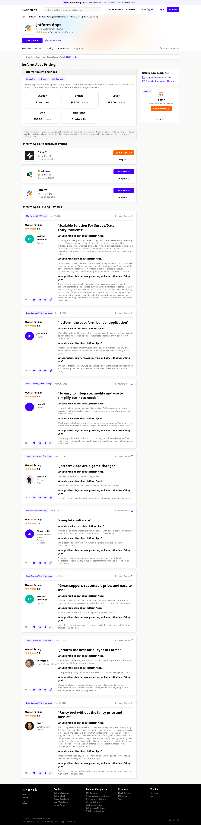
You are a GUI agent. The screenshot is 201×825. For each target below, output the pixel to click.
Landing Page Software (95, 805)
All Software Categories (95, 811)
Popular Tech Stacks (61, 799)
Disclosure (71, 821)
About (24, 795)
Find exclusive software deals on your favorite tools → (113, 2)
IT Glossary (122, 796)
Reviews (39, 48)
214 (54, 32)
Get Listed (154, 793)
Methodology (59, 821)
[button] (156, 119)
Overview (26, 48)
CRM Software (91, 793)
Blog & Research (124, 793)
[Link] (51, 299)
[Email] (45, 299)
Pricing (50, 48)
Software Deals (59, 796)
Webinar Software (93, 802)
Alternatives (63, 48)
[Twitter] (34, 299)
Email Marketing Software (96, 799)
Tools (120, 799)
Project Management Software (97, 796)
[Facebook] (178, 820)
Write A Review (59, 805)
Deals (147, 9)
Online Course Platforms (95, 808)
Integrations (78, 48)
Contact (25, 798)
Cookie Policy (27, 821)
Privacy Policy (46, 821)
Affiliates (25, 804)
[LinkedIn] (40, 299)
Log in (162, 9)
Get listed (173, 9)
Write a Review (116, 9)
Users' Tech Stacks (61, 802)
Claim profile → (73, 57)
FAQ (23, 801)
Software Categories (61, 793)
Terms (36, 821)
